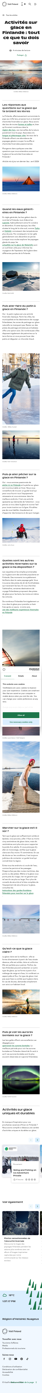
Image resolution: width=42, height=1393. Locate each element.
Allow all (21, 715)
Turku (37, 228)
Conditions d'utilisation (12, 1366)
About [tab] (34, 676)
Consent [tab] (7, 676)
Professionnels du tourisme (13, 1348)
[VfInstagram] (10, 1359)
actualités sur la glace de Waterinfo (17, 245)
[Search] (30, 4)
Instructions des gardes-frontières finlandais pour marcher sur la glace (17, 891)
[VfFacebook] (4, 1359)
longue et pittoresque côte (14, 135)
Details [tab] (21, 676)
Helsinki (8, 231)
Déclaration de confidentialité (15, 1369)
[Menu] (35, 4)
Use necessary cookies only (21, 722)
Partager (20, 55)
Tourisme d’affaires (10, 1343)
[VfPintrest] (21, 1359)
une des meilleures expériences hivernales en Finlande (20, 611)
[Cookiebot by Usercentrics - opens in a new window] (29, 669)
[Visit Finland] (10, 4)
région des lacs (8, 130)
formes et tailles (25, 124)
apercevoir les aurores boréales (16, 1046)
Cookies (5, 1375)
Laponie (5, 223)
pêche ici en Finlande (11, 485)
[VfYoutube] (16, 1359)
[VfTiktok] (27, 1359)
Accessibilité (7, 1372)
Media (5, 1345)
